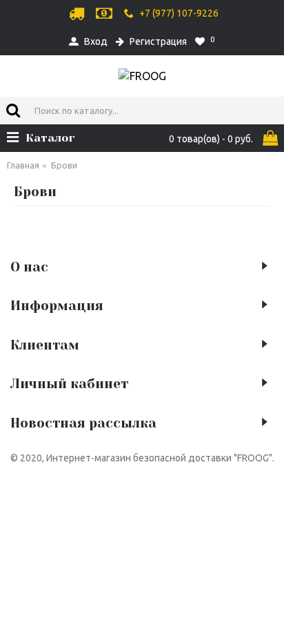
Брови (64, 165)
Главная (23, 165)
